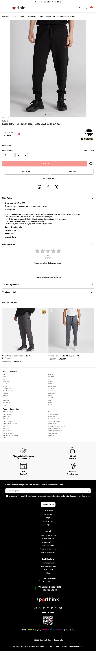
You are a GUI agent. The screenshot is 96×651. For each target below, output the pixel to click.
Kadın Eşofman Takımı (55, 431)
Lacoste (5, 384)
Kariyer (48, 525)
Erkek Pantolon (8, 421)
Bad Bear (51, 405)
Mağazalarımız (48, 521)
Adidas (50, 374)
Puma (50, 381)
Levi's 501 (51, 435)
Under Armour (7, 388)
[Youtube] (60, 608)
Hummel (51, 388)
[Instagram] (35, 608)
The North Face (8, 391)
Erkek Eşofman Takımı (55, 419)
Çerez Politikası (48, 539)
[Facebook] (48, 608)
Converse (51, 379)
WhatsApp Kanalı (48, 545)
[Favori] (91, 163)
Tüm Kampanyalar (48, 563)
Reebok (5, 393)
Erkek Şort (6, 426)
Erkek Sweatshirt (53, 414)
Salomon (6, 398)
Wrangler (6, 400)
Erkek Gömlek (52, 416)
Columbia (51, 384)
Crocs (5, 386)
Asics (50, 395)
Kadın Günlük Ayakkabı (10, 435)
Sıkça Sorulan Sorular (48, 535)
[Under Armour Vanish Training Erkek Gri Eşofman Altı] (25, 358)
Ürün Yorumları (8, 245)
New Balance (7, 381)
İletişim (48, 518)
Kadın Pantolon (8, 433)
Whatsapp (72, 171)
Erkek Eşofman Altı (54, 421)
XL (25, 155)
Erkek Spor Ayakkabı (9, 412)
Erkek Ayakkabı (8, 414)
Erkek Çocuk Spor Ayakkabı (56, 426)
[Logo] (19, 8)
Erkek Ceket (6, 419)
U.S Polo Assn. (52, 398)
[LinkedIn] (52, 608)
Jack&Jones (52, 393)
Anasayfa (5, 16)
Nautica (5, 395)
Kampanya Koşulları (48, 552)
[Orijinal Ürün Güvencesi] (87, 139)
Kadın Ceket (7, 431)
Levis (49, 400)
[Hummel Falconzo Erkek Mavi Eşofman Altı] (71, 356)
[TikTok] (44, 608)
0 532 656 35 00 (49, 590)
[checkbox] (7, 496)
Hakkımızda (48, 514)
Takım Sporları (48, 570)
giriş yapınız (57, 263)
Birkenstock (52, 391)
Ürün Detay (7, 198)
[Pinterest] (56, 608)
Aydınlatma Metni (48, 542)
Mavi (4, 376)
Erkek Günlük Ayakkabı (10, 423)
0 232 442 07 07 (49, 581)
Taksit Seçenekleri (10, 284)
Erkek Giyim (52, 423)
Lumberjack (52, 386)
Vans (4, 379)
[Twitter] (39, 608)
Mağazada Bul (27, 171)
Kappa (5, 120)
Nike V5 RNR (7, 438)
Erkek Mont (51, 412)
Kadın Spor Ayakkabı (54, 428)
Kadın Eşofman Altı (54, 433)
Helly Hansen (7, 405)
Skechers (51, 376)
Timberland (6, 402)
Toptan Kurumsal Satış (48, 566)
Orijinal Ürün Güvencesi (48, 549)
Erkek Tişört (6, 416)
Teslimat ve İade (9, 292)
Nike (4, 374)
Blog (48, 573)
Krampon (6, 428)
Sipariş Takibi (48, 504)
